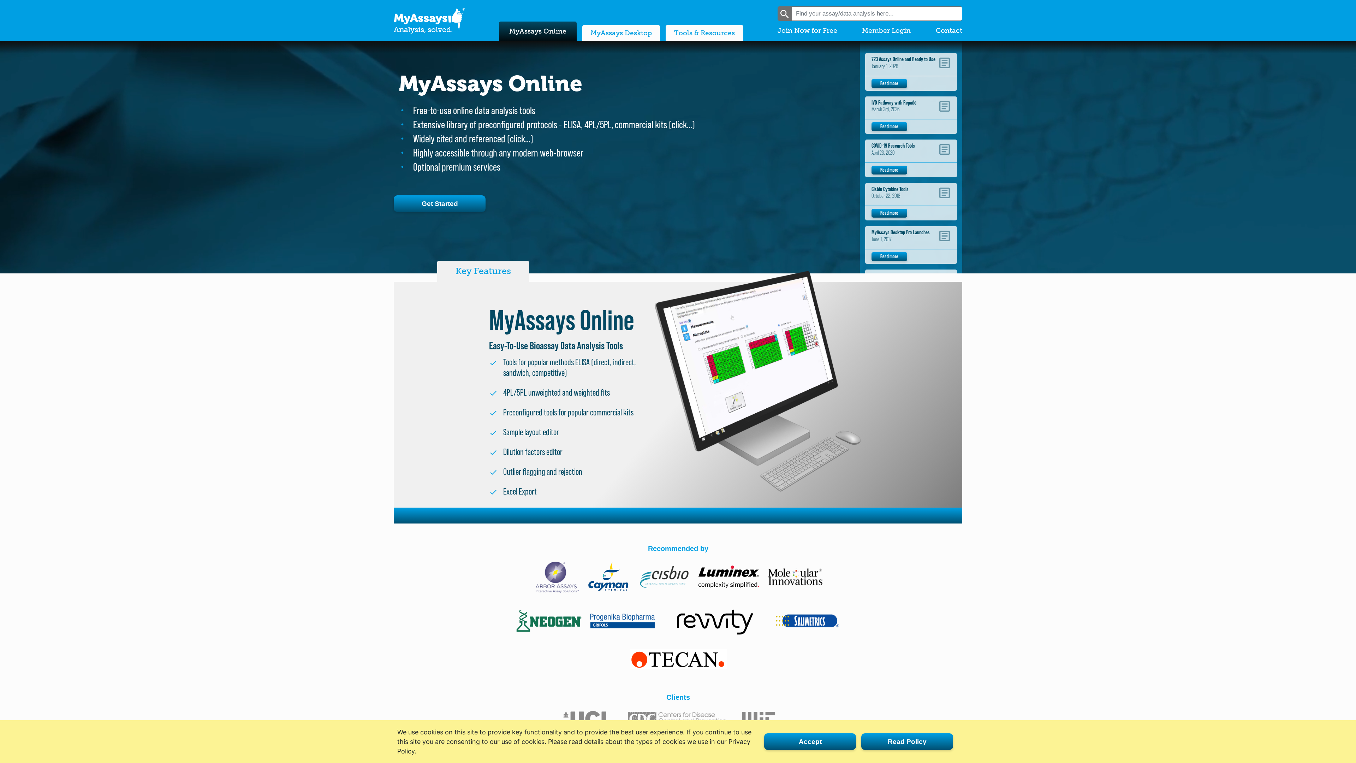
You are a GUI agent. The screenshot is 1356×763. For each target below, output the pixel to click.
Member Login (886, 30)
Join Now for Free (807, 30)
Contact (949, 30)
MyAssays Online (537, 31)
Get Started (440, 203)
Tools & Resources (704, 33)
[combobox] (877, 13)
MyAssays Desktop (621, 33)
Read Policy (907, 741)
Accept (810, 741)
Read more (889, 83)
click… (682, 124)
